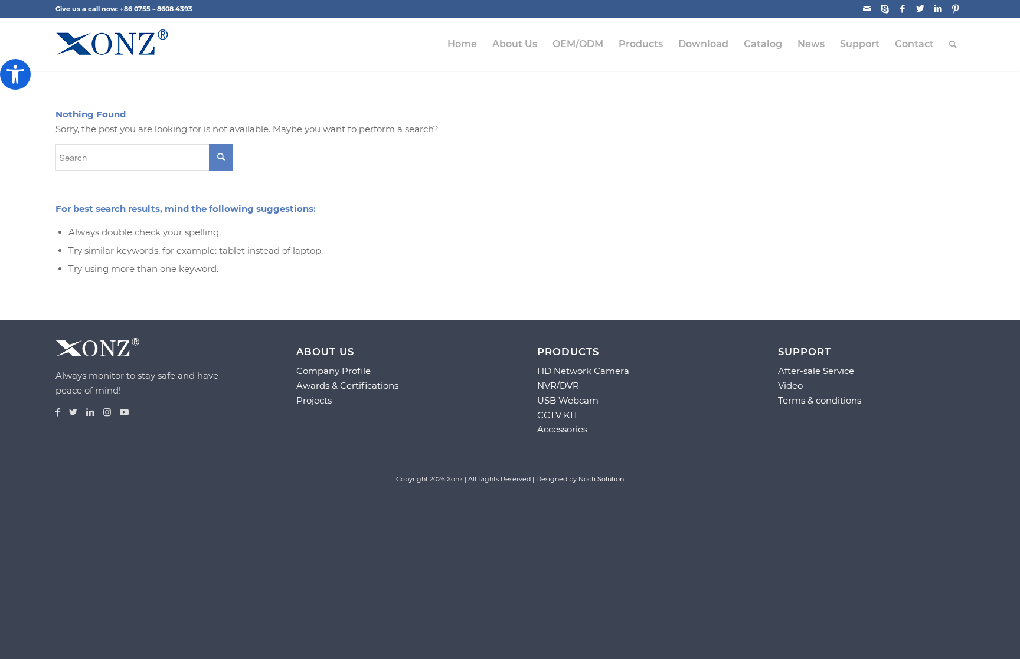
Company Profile (333, 370)
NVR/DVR (558, 385)
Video (790, 385)
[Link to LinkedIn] (937, 9)
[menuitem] (462, 44)
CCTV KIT (557, 415)
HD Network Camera (583, 370)
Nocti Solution (601, 479)
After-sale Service (816, 370)
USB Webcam (568, 400)
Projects (314, 400)
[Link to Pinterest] (956, 9)
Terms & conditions (819, 400)
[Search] (953, 44)
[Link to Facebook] (902, 9)
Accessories (562, 429)
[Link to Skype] (884, 9)
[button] (15, 74)
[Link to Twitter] (920, 9)
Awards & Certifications (347, 385)
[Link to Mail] (866, 9)
